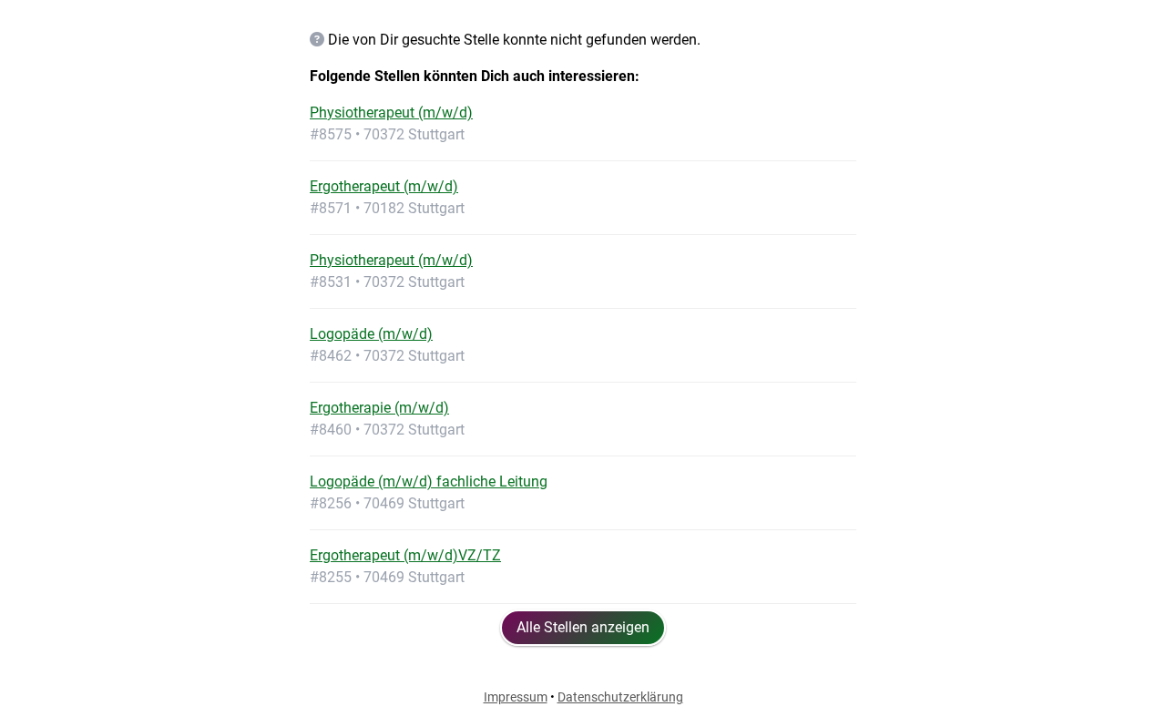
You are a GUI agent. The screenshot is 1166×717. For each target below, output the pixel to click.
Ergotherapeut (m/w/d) (384, 186)
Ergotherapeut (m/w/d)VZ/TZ (405, 555)
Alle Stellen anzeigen (583, 627)
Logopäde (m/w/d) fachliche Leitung (428, 481)
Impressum (515, 697)
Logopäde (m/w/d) (371, 334)
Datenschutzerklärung (620, 697)
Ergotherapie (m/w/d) (379, 407)
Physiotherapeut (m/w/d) (391, 112)
